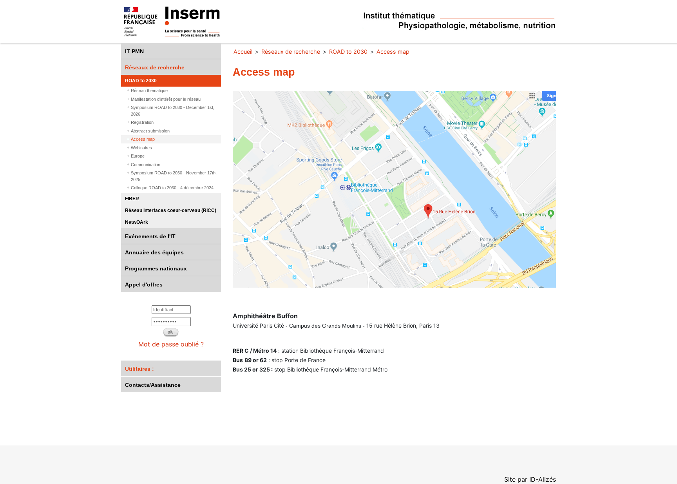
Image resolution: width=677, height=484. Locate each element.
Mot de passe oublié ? (171, 344)
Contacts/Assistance (153, 385)
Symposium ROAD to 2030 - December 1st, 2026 (172, 110)
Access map (143, 139)
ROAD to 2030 (141, 80)
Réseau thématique (149, 90)
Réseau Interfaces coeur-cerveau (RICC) (170, 210)
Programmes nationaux (156, 268)
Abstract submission (150, 131)
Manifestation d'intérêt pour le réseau (166, 99)
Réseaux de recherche (155, 67)
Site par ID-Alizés (530, 479)
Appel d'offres (144, 284)
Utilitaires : (139, 369)
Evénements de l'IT (150, 236)
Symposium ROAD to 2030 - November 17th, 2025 (174, 176)
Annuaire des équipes (154, 252)
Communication (145, 164)
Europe (138, 156)
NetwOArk (136, 222)
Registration (142, 122)
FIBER (132, 198)
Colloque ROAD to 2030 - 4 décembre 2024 (172, 187)
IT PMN (134, 51)
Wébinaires (141, 147)
